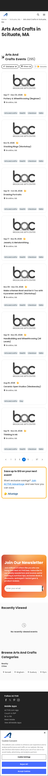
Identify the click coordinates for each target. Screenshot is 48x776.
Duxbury (33, 672)
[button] (26, 66)
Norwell (8, 672)
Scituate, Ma (15, 19)
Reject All (24, 764)
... (32, 459)
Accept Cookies (24, 771)
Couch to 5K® (10, 713)
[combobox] (10, 66)
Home (4, 19)
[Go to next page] (42, 459)
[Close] (44, 732)
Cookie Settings (24, 757)
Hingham (20, 672)
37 (37, 459)
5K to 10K (8, 716)
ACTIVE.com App (11, 710)
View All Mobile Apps (12, 722)
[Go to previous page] (6, 459)
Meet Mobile (9, 719)
